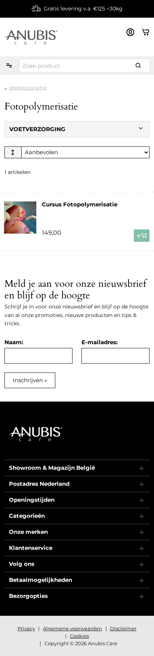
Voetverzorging (27, 88)
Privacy (26, 628)
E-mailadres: (99, 342)
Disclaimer (123, 628)
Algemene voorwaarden (72, 628)
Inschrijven (28, 380)
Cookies (79, 636)
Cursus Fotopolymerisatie (79, 204)
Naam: (13, 342)
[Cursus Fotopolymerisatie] (20, 217)
